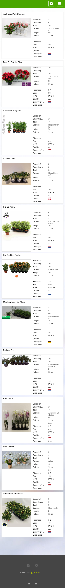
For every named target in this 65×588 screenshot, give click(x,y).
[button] (28, 565)
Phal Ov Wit (8, 446)
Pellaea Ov (8, 350)
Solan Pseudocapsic (13, 493)
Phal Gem (8, 398)
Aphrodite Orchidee (53, 414)
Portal (39, 573)
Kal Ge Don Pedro (12, 255)
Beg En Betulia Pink (12, 62)
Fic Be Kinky (9, 207)
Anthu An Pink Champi (13, 14)
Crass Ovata (9, 158)
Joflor (50, 461)
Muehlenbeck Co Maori (14, 302)
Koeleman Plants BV (53, 366)
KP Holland (53, 270)
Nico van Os (53, 508)
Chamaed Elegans (12, 110)
